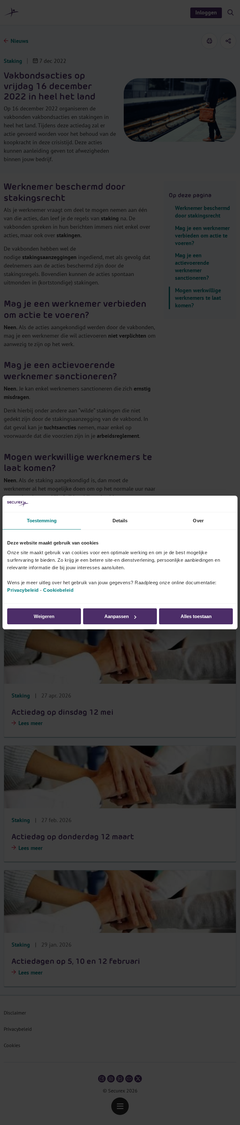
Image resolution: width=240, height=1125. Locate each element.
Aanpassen (116, 616)
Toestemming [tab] (42, 520)
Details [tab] (120, 520)
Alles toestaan (196, 616)
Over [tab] (198, 520)
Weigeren (44, 616)
